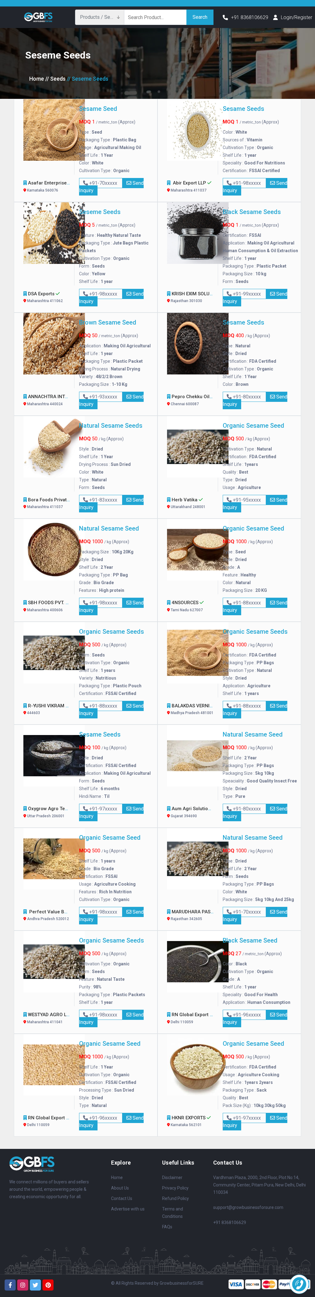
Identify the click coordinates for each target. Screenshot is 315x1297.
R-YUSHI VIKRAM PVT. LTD (55, 709)
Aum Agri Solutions (192, 812)
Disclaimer (172, 1177)
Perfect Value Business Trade (62, 915)
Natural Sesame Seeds (110, 425)
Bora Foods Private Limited (57, 503)
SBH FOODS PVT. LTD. (50, 606)
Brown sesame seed (107, 322)
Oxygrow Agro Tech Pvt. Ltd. (58, 812)
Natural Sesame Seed (109, 528)
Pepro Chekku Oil (190, 400)
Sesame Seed (98, 108)
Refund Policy (175, 1198)
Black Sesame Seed (250, 940)
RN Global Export (190, 1018)
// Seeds (55, 78)
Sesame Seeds (243, 108)
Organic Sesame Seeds (111, 631)
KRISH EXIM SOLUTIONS (197, 297)
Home (36, 78)
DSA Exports (44, 297)
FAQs (167, 1226)
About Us (120, 1188)
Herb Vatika (187, 503)
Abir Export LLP (188, 186)
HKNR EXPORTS (188, 1121)
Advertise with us (128, 1208)
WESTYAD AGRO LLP (49, 1018)
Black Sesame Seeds (252, 212)
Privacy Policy (175, 1188)
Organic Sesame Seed (253, 425)
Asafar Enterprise (47, 186)
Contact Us (121, 1198)
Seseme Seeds (100, 212)
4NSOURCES (186, 606)
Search (200, 17)
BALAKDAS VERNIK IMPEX (199, 709)
